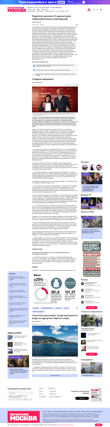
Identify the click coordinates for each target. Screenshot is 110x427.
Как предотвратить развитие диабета (91, 222)
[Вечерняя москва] (24, 417)
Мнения (84, 280)
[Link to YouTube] (20, 399)
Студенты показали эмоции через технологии (93, 334)
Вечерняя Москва (36, 22)
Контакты (88, 411)
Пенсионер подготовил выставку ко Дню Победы (93, 347)
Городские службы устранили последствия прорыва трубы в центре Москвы (18, 297)
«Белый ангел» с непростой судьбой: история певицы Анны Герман (92, 167)
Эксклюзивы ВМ (31, 11)
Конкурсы (35, 308)
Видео (38, 9)
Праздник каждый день (15, 357)
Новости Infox (14, 333)
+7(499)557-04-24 (62, 417)
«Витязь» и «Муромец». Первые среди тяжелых (94, 341)
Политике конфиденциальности (65, 425)
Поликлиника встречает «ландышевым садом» (88, 329)
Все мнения (91, 307)
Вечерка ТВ (30, 7)
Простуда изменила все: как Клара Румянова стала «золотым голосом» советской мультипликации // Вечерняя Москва (99, 167)
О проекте (91, 354)
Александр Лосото (89, 301)
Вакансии (78, 411)
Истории (85, 162)
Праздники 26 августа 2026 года (18, 361)
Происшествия (12, 287)
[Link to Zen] (17, 399)
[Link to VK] (11, 399)
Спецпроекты (44, 9)
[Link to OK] (14, 399)
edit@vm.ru (76, 417)
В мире (10, 325)
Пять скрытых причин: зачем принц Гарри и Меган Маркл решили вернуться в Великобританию (90, 188)
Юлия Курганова (36, 321)
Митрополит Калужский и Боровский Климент (91, 283)
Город (10, 280)
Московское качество (40, 85)
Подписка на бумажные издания (60, 411)
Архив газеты (52, 391)
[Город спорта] (88, 9)
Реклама (50, 411)
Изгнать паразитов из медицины (92, 302)
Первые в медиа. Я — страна (52, 11)
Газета (36, 7)
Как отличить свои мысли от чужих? (92, 285)
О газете (45, 411)
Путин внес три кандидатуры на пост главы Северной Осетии (17, 316)
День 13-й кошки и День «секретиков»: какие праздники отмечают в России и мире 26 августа (18, 371)
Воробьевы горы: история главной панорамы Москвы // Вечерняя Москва (85, 167)
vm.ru (67, 415)
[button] (10, 361)
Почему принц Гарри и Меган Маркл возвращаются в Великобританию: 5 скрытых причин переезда (91, 178)
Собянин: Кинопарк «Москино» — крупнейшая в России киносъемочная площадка (17, 278)
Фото (34, 9)
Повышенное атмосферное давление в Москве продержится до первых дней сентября (18, 310)
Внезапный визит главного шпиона (92, 297)
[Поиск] (94, 9)
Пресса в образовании (56, 7)
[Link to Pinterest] (31, 399)
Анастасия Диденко (37, 82)
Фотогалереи (42, 396)
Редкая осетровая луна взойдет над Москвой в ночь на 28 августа (17, 303)
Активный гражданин (47, 308)
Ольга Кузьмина (89, 289)
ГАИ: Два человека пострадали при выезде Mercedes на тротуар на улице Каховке (18, 285)
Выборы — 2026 (64, 11)
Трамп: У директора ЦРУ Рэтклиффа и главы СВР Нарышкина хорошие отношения (18, 322)
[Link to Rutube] (28, 399)
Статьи (41, 391)
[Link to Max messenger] (9, 399)
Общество (11, 293)
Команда (83, 411)
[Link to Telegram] (23, 399)
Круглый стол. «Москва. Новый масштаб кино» (91, 203)
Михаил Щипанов (89, 295)
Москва (66, 308)
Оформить (82, 398)
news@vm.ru (96, 417)
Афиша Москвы (40, 11)
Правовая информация (97, 411)
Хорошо (98, 425)
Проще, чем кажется (88, 218)
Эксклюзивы (86, 174)
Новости (30, 9)
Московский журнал (44, 7)
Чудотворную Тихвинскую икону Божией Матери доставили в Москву (17, 291)
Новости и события (38, 311)
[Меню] (101, 9)
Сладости (58, 308)
